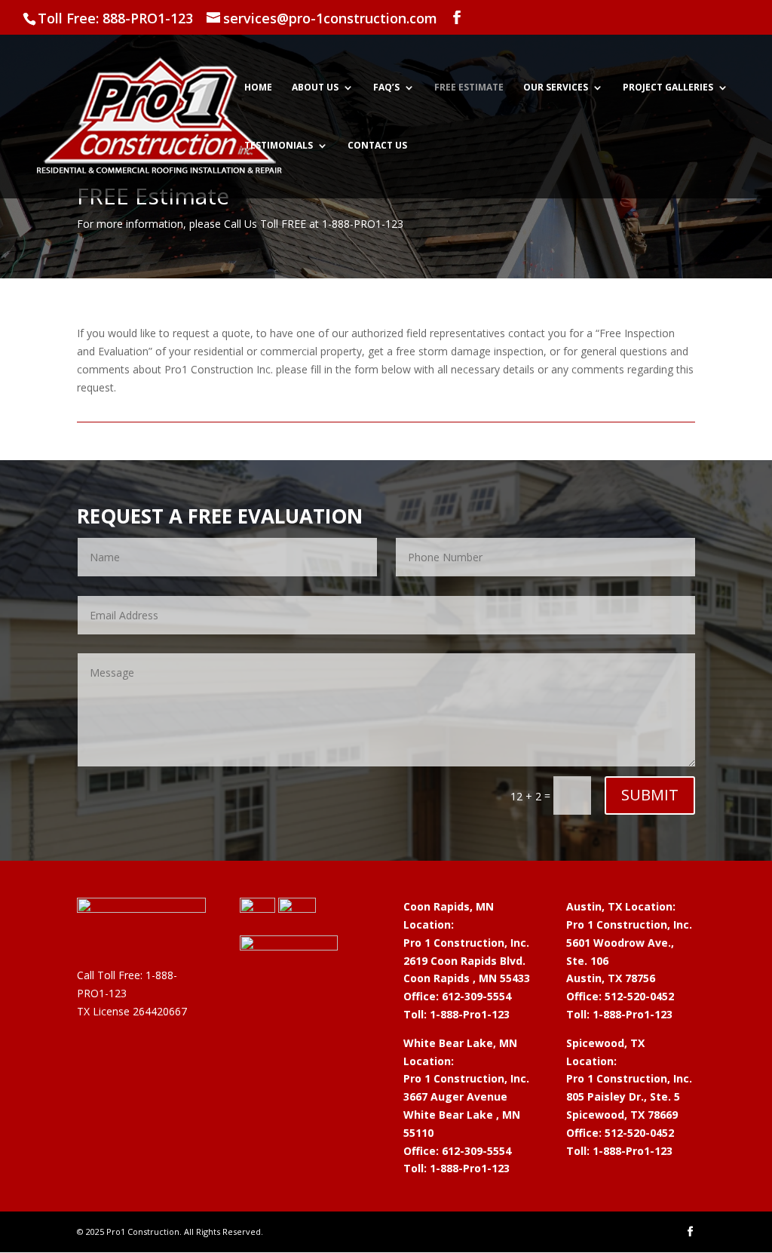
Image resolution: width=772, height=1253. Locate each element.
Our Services (555, 88)
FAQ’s (386, 88)
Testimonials (278, 146)
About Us (315, 88)
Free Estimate (469, 88)
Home (258, 88)
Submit (650, 795)
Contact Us (377, 146)
